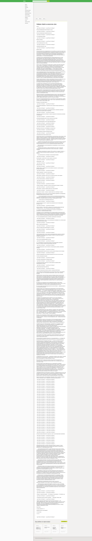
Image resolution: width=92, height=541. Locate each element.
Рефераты (26, 17)
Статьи (26, 20)
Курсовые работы (27, 11)
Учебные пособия (27, 21)
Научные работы (27, 14)
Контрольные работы (28, 10)
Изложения (26, 7)
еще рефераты (64, 521)
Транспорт (44, 18)
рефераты (40, 18)
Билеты (26, 4)
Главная (37, 18)
